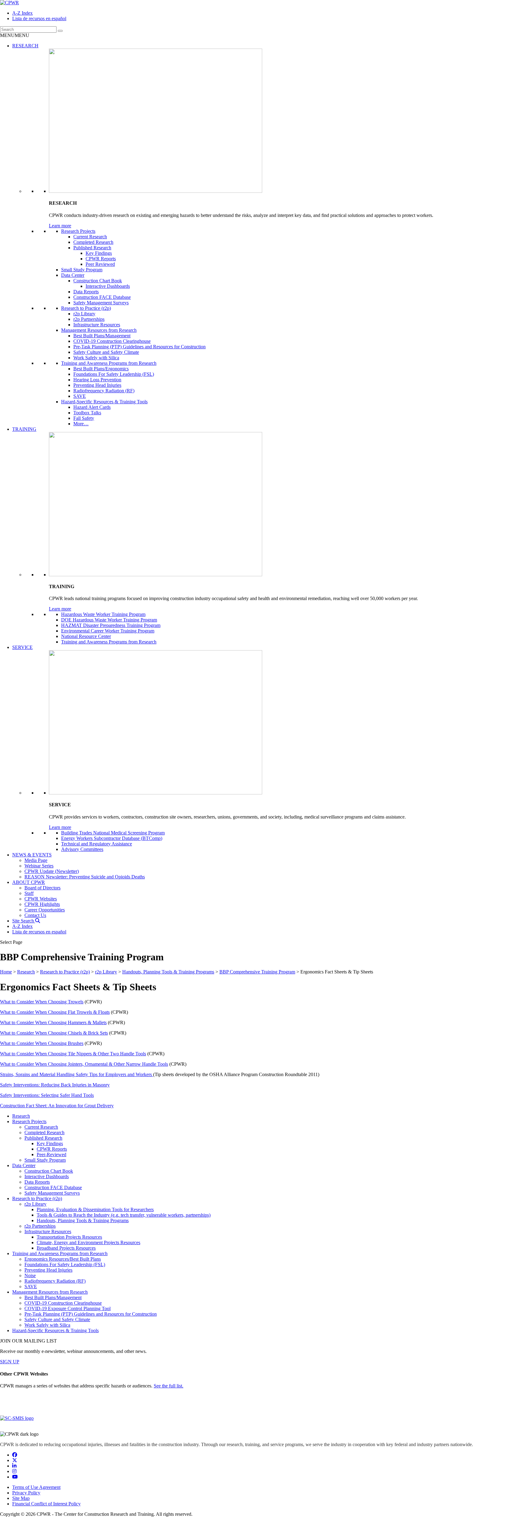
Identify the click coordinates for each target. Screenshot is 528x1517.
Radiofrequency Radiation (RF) (103, 390)
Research (26, 971)
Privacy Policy (26, 1492)
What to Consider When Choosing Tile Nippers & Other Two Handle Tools (73, 1053)
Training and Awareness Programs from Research (108, 363)
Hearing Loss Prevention (97, 379)
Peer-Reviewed (51, 1154)
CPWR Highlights (42, 904)
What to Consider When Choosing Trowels (41, 1001)
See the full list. (168, 1385)
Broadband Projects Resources (66, 1248)
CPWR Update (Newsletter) (51, 871)
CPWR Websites (40, 898)
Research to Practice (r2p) (86, 308)
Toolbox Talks (87, 412)
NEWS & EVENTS (32, 854)
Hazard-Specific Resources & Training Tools (104, 401)
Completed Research (93, 242)
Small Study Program (81, 269)
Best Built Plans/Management (101, 335)
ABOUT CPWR (28, 882)
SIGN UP (9, 1361)
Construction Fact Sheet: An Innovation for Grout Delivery (57, 1105)
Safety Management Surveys (101, 302)
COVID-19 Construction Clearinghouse (112, 341)
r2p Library (84, 313)
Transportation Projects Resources (69, 1237)
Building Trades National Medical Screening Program (113, 832)
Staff (29, 893)
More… (81, 423)
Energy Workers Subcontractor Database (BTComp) (111, 838)
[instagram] (14, 1471)
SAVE (79, 396)
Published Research (92, 247)
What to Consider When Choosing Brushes (41, 1043)
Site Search (23, 920)
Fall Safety (83, 418)
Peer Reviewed (100, 264)
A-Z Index (22, 13)
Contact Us (35, 915)
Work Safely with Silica (96, 357)
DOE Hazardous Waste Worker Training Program (109, 619)
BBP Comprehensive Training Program (257, 971)
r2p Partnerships (89, 319)
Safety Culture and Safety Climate (106, 352)
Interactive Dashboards (108, 286)
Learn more (60, 225)
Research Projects (78, 231)
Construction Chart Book (97, 280)
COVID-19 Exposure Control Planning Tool (67, 1308)
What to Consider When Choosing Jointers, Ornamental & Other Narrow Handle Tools (84, 1064)
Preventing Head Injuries (97, 385)
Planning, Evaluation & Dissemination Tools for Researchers (95, 1209)
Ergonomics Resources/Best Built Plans (62, 1259)
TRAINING (24, 429)
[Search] (60, 31)
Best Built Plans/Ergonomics (101, 368)
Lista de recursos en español (39, 18)
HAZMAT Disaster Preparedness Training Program (110, 625)
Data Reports (86, 291)
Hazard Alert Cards (92, 407)
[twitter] (14, 1460)
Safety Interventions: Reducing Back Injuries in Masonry (55, 1084)
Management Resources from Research (99, 330)
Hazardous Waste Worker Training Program (103, 614)
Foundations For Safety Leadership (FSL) (113, 374)
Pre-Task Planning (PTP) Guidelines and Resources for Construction (139, 346)
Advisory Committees (82, 849)
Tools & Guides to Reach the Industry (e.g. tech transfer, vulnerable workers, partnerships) (124, 1215)
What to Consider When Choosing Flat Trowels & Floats (55, 1012)
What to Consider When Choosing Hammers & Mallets (53, 1022)
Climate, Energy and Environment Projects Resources (88, 1242)
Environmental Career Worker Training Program (107, 630)
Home (6, 971)
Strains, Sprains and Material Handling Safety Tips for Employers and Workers (76, 1074)
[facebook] (14, 1454)
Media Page (35, 860)
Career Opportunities (44, 909)
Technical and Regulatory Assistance (96, 843)
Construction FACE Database (102, 297)
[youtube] (15, 1476)
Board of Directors (42, 887)
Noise (30, 1275)
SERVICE (22, 647)
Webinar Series (38, 865)
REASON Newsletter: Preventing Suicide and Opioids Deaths (84, 876)
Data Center (72, 275)
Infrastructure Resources (96, 324)
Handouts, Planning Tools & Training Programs (168, 971)
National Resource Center (86, 636)
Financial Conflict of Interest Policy (46, 1503)
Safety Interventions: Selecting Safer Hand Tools (47, 1095)
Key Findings (99, 253)
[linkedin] (14, 1465)
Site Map (21, 1498)
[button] (14, 35)
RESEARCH (25, 45)
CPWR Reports (101, 258)
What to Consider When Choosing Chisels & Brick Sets (54, 1032)
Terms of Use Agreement (36, 1487)
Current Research (90, 236)
